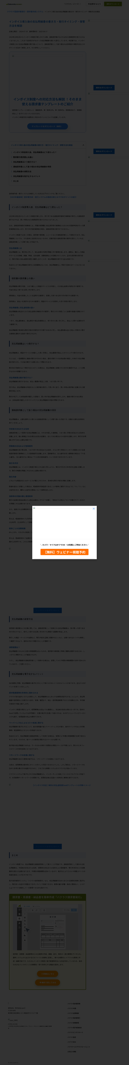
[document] (64, 532)
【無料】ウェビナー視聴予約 (64, 552)
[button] (94, 509)
